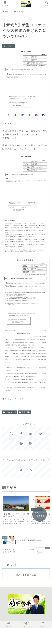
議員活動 (26, 412)
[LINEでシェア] (29, 114)
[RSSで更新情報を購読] (31, 470)
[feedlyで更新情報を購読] (21, 470)
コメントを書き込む (26, 574)
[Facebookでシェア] (15, 114)
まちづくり (11, 412)
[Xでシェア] (8, 114)
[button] (43, 114)
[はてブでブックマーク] (22, 114)
